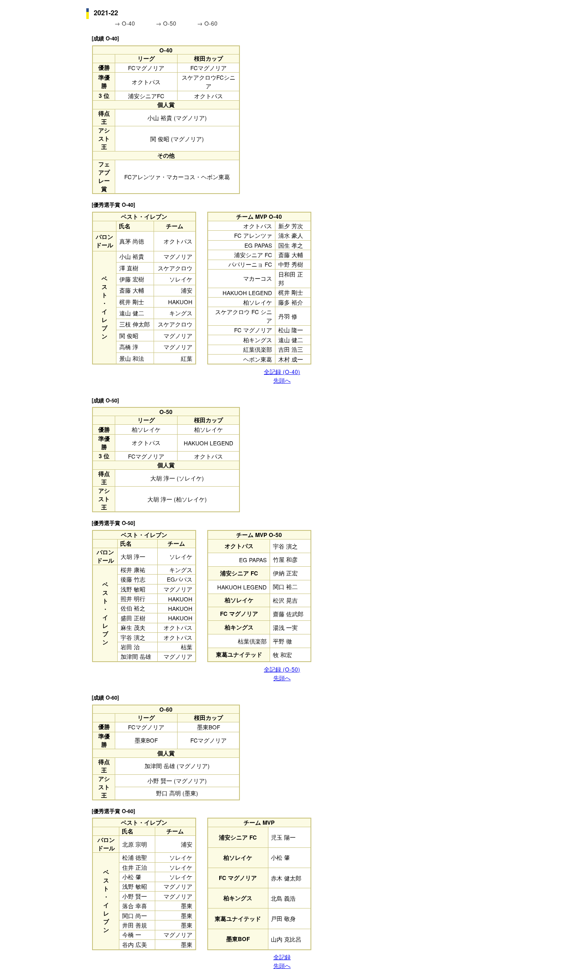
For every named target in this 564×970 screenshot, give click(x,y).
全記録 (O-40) (282, 371)
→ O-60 (207, 23)
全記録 (282, 957)
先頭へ (282, 380)
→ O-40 (125, 23)
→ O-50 (167, 23)
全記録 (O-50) (282, 669)
